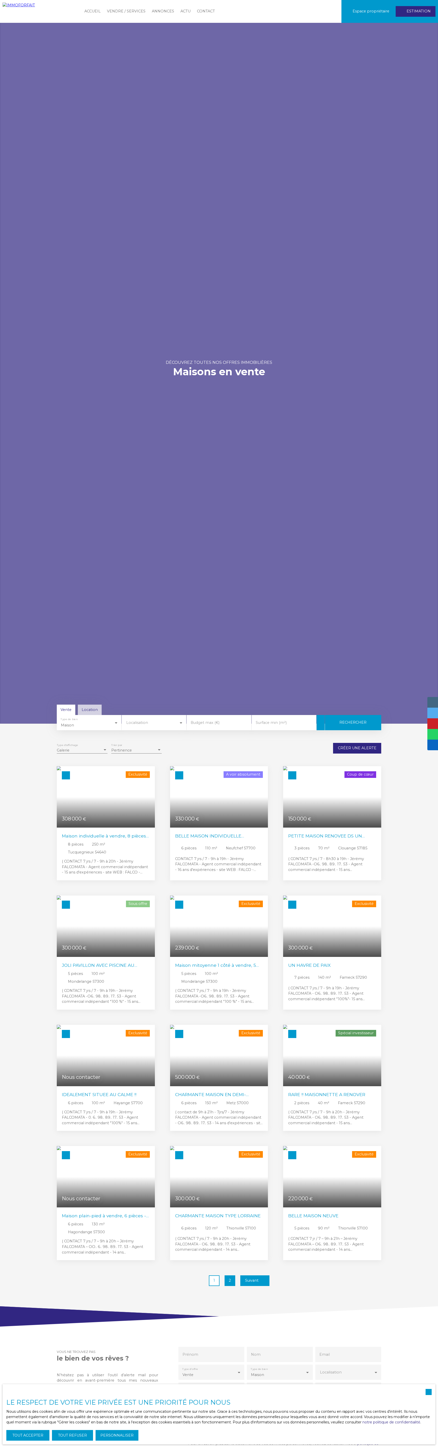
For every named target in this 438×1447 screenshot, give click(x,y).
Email (324, 1354)
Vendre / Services (126, 11)
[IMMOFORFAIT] (39, 11)
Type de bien (69, 719)
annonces (163, 11)
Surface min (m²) (271, 722)
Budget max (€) (205, 722)
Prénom (190, 1354)
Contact (206, 11)
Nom (256, 1354)
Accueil (92, 11)
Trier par (116, 745)
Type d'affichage (67, 745)
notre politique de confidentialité (391, 1422)
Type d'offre (190, 1369)
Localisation (137, 722)
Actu (185, 11)
